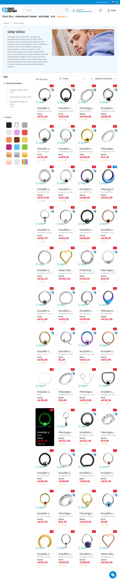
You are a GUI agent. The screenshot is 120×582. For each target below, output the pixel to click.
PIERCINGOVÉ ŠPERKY (26, 17)
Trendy (65, 79)
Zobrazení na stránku (103, 79)
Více (53, 17)
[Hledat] (67, 10)
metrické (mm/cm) (102, 2)
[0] (100, 11)
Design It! (62, 17)
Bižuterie (44, 17)
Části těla (8, 17)
